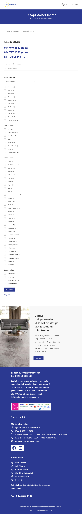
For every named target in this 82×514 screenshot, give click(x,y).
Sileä (10, 149)
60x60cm (11, 110)
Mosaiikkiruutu (13, 146)
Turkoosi (11, 238)
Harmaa (11, 168)
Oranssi (11, 211)
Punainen (12, 218)
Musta (10, 205)
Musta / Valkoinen (14, 208)
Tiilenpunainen (13, 235)
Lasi (10, 139)
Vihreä (11, 261)
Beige (10, 161)
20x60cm (11, 93)
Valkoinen (12, 251)
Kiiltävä (11, 274)
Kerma (11, 178)
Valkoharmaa (13, 248)
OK (31, 510)
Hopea (11, 171)
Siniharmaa (12, 228)
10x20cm (11, 90)
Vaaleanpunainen (14, 245)
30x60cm (12, 100)
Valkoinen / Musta (14, 255)
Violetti (11, 265)
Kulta (10, 181)
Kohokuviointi (13, 132)
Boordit (11, 113)
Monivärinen (12, 201)
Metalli (11, 198)
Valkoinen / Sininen (14, 258)
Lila (10, 191)
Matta (11, 277)
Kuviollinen (12, 136)
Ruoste (11, 221)
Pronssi (11, 215)
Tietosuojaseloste (44, 510)
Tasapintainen (13, 152)
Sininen (11, 231)
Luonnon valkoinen (14, 195)
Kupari (11, 185)
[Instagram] (20, 448)
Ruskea (11, 225)
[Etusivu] (30, 18)
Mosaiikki (11, 117)
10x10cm (11, 87)
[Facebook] (14, 448)
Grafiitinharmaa (13, 165)
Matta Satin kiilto (13, 280)
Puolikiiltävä (12, 284)
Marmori (11, 142)
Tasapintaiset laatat (46, 18)
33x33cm (11, 103)
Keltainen (11, 175)
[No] (79, 509)
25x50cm (11, 97)
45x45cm (11, 107)
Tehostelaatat (13, 120)
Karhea (11, 129)
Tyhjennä (7, 295)
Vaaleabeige (12, 241)
